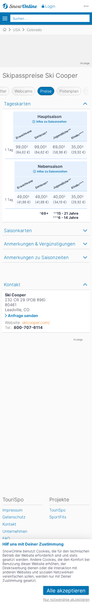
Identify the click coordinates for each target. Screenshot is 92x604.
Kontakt (9, 524)
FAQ (6, 538)
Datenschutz (13, 516)
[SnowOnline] (19, 6)
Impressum (12, 510)
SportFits (57, 516)
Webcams (23, 91)
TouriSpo (57, 510)
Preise (46, 91)
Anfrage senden (23, 316)
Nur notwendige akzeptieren (66, 599)
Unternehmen (14, 531)
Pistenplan (69, 91)
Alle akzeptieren (66, 590)
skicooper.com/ (36, 322)
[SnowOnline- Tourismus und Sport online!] (6, 29)
